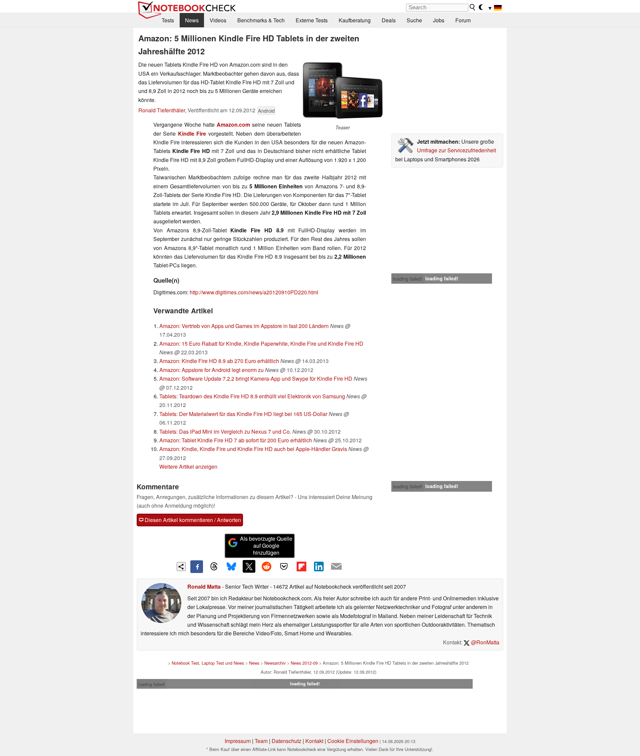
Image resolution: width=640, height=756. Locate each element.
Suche (414, 20)
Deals (389, 20)
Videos (218, 20)
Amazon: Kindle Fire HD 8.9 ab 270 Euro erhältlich (219, 361)
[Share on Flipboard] (301, 566)
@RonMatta (484, 642)
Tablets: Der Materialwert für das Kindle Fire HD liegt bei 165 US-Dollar (243, 414)
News (192, 20)
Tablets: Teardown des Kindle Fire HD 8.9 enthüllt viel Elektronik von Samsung (252, 396)
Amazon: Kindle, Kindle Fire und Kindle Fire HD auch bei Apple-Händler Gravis (253, 449)
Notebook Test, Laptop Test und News (208, 663)
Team (261, 741)
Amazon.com (233, 124)
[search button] (473, 7)
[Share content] (181, 566)
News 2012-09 (304, 663)
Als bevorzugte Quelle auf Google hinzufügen (266, 545)
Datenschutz (286, 741)
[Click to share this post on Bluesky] (231, 566)
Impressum (238, 741)
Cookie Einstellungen (352, 741)
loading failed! (407, 278)
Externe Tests (312, 20)
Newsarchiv (275, 663)
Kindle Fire (192, 133)
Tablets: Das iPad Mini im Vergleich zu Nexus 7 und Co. (225, 431)
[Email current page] (336, 566)
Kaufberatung (355, 20)
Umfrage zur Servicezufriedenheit (456, 150)
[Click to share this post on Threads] (214, 566)
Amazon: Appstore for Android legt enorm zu (211, 370)
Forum (463, 20)
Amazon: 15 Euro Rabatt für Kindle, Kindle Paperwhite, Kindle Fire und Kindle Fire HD (261, 343)
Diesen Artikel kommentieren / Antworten (192, 520)
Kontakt (314, 741)
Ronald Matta (204, 586)
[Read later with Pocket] (284, 566)
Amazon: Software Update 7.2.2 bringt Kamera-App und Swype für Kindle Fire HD (255, 378)
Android (266, 110)
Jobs (438, 20)
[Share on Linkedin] (318, 566)
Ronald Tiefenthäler (161, 110)
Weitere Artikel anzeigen (188, 466)
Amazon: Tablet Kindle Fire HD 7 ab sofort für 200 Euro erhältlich (235, 440)
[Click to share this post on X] (249, 566)
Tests (168, 20)
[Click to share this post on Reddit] (266, 566)
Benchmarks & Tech (261, 20)
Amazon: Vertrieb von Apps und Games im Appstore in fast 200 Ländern (244, 326)
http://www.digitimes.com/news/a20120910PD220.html (254, 292)
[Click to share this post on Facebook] (196, 566)
